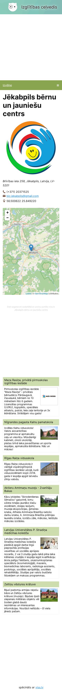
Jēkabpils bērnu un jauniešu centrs (31, 310)
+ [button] (7, 212)
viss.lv (39, 687)
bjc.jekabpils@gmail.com (23, 196)
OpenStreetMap (41, 293)
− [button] (7, 218)
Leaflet (28, 293)
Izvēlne (7, 85)
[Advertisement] (31, 47)
